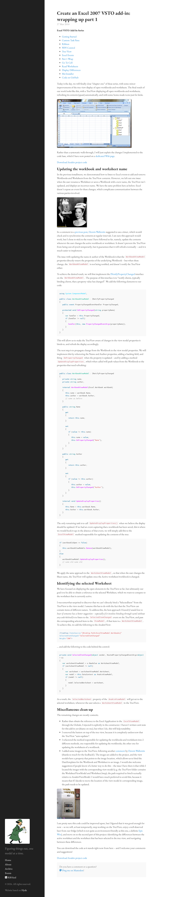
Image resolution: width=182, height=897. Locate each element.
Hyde (24, 890)
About (8, 864)
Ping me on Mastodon (72, 870)
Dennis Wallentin (97, 232)
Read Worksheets (70, 66)
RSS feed (11, 877)
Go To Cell (67, 62)
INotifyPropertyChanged (122, 274)
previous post (81, 232)
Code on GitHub (70, 77)
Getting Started (69, 36)
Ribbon (65, 44)
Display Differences (71, 70)
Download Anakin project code (72, 162)
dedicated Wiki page (105, 156)
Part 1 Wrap (67, 58)
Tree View (67, 51)
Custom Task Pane (70, 40)
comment (120, 750)
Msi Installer (68, 73)
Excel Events (68, 55)
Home (8, 860)
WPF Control (68, 47)
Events (8, 873)
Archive (9, 868)
